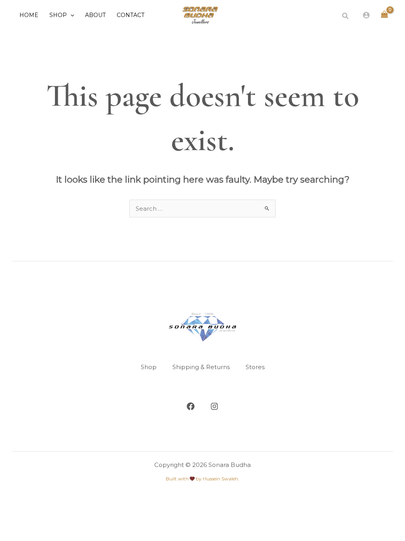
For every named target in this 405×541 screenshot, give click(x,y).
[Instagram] (214, 406)
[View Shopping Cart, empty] (384, 14)
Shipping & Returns (201, 367)
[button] (70, 15)
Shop (149, 367)
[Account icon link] (366, 15)
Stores (255, 367)
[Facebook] (191, 406)
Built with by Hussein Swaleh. (202, 479)
